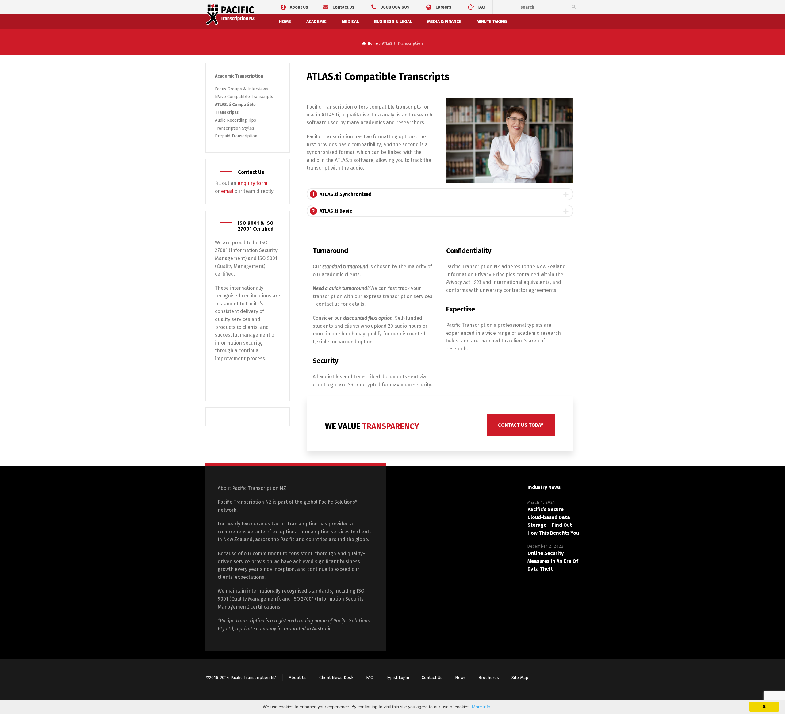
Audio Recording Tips (235, 120)
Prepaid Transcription (236, 136)
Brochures (488, 677)
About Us (299, 7)
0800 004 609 (395, 7)
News (460, 677)
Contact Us (343, 7)
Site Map (519, 677)
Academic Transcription (239, 76)
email (227, 191)
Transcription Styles (234, 128)
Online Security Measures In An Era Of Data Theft (552, 561)
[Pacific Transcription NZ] (230, 15)
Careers (443, 7)
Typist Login (397, 677)
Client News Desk (336, 677)
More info (481, 706)
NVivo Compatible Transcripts (244, 96)
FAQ (481, 7)
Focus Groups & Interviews (241, 89)
